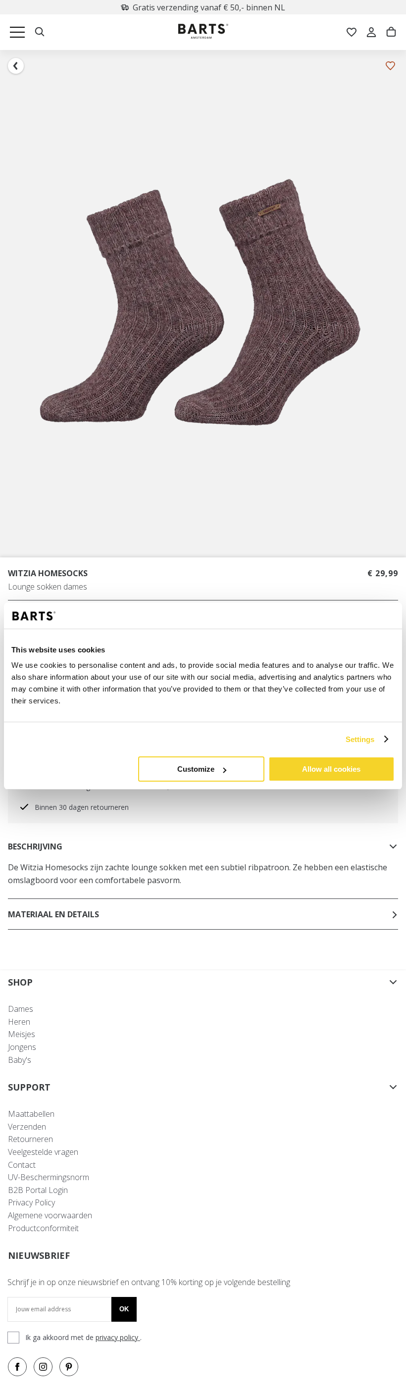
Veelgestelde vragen (43, 1151)
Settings (360, 739)
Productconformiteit (43, 1228)
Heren (19, 1021)
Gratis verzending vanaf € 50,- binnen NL (209, 7)
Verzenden (27, 1126)
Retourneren (30, 1139)
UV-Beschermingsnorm (48, 1177)
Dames (20, 1008)
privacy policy (118, 1337)
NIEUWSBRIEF (39, 1255)
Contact (22, 1164)
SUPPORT (29, 1087)
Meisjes (21, 1034)
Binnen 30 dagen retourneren (82, 807)
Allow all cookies (331, 769)
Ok (124, 1309)
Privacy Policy (31, 1202)
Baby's (19, 1059)
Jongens (22, 1047)
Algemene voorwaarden (50, 1215)
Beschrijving (35, 846)
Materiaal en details (53, 914)
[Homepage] (203, 32)
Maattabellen (31, 1113)
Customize (195, 769)
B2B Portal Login (38, 1190)
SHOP (20, 982)
